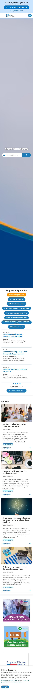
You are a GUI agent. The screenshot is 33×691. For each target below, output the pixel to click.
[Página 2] (15, 383)
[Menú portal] (30, 15)
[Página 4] (20, 383)
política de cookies (16, 682)
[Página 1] (13, 383)
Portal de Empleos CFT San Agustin (7, 15)
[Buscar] (26, 155)
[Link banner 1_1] (16, 610)
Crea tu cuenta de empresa (17, 7)
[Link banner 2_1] (16, 637)
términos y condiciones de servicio (10, 680)
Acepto (5, 687)
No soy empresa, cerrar (16, 10)
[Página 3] (17, 383)
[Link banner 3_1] (16, 663)
